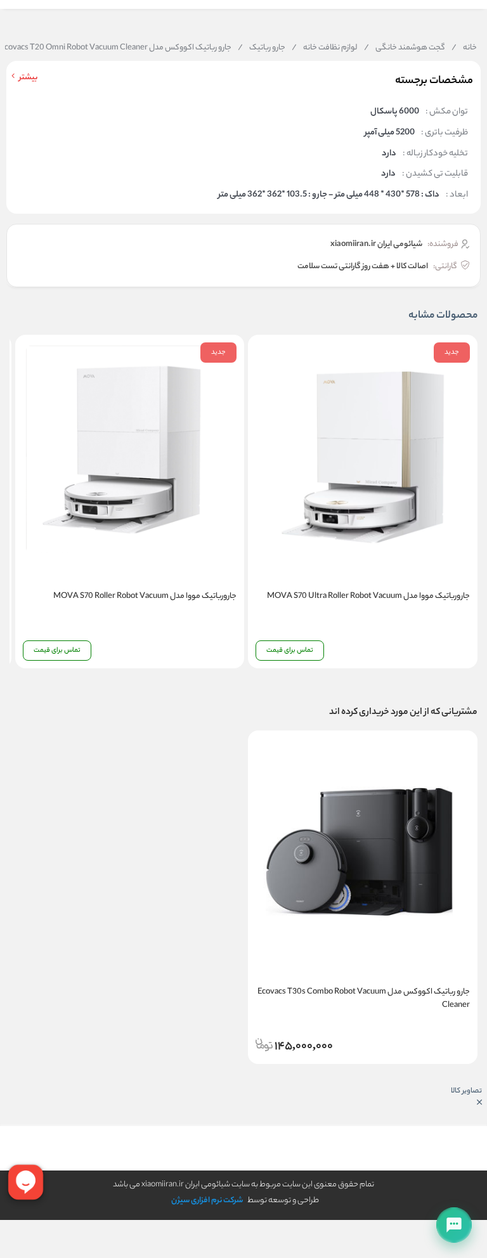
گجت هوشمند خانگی (404, 48)
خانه (464, 48)
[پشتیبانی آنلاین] (454, 1225)
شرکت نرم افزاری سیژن (207, 1200)
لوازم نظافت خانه (325, 48)
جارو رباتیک (261, 48)
